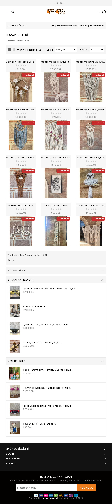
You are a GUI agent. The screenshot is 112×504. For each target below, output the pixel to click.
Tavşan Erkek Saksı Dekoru (39, 423)
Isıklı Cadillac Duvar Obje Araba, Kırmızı (47, 405)
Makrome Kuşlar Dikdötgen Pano (61, 157)
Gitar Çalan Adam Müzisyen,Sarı (42, 342)
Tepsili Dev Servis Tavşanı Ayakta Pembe (48, 369)
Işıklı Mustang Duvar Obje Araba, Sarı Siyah (49, 288)
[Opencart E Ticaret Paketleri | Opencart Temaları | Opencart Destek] (49, 498)
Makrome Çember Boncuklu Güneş (27, 109)
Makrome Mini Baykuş (91, 157)
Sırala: (50, 49)
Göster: (84, 49)
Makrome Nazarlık (56, 205)
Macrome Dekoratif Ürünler (72, 25)
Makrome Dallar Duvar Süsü (58, 109)
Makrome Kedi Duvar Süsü (22, 157)
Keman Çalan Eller (34, 306)
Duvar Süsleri (97, 25)
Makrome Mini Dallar (21, 205)
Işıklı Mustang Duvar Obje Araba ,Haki (46, 324)
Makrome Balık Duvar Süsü (57, 61)
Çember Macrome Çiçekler (22, 61)
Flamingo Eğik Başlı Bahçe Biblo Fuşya (47, 387)
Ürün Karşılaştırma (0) (29, 49)
